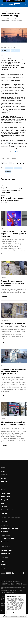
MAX (16, 151)
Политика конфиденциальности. (8, 592)
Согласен (15, 612)
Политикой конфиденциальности (13, 609)
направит (8, 142)
